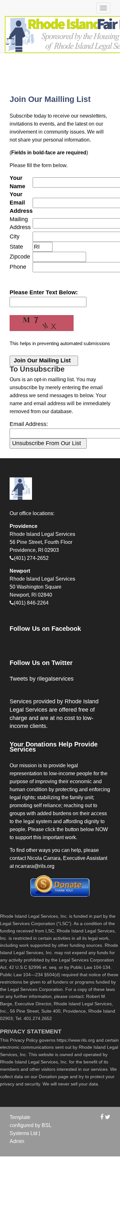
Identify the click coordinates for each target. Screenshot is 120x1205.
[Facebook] (101, 1117)
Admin (17, 1141)
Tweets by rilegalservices (42, 679)
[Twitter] (107, 1117)
